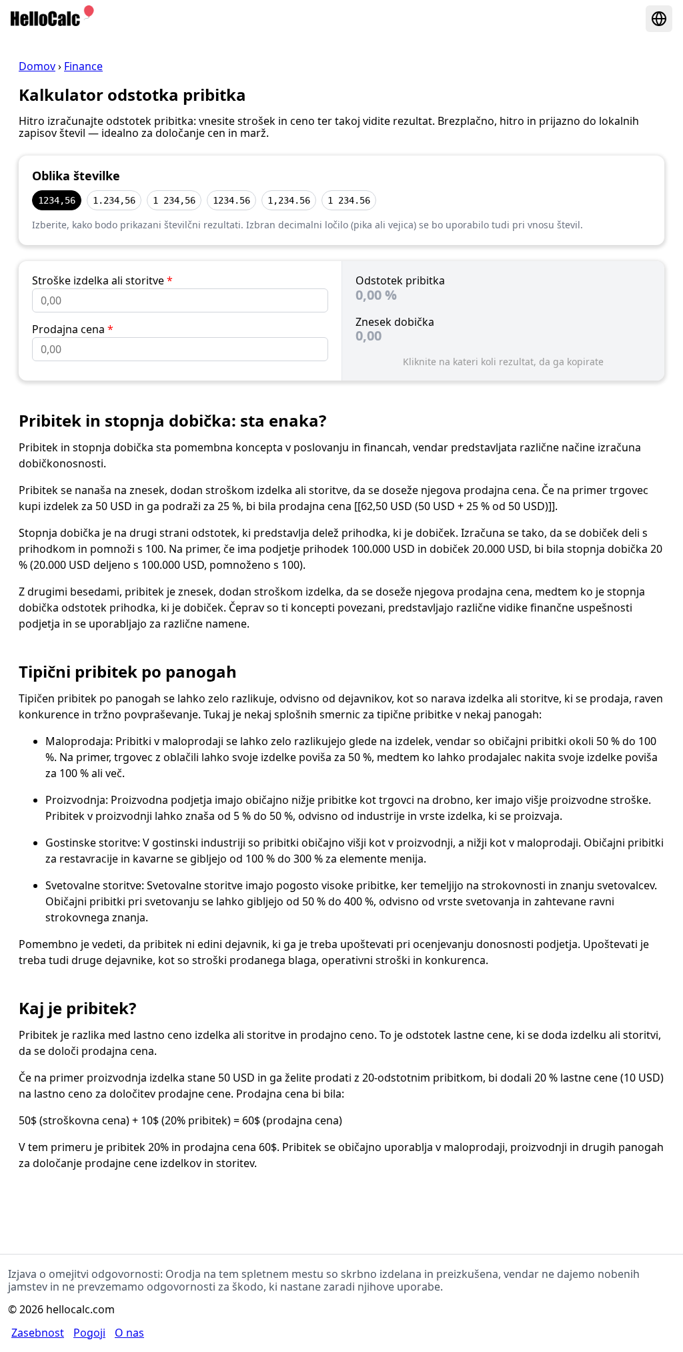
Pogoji (89, 1332)
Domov (37, 66)
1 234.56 (348, 200)
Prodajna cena (72, 329)
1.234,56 (114, 200)
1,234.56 (288, 200)
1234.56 (231, 200)
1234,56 (56, 200)
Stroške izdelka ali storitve (102, 280)
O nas (129, 1332)
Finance (83, 66)
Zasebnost (37, 1332)
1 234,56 (174, 200)
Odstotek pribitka (400, 280)
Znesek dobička (395, 322)
